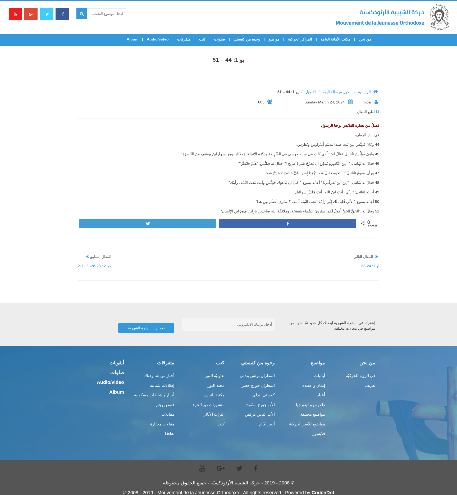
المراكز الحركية (300, 39)
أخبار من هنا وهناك (159, 375)
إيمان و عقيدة (313, 385)
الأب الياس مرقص (260, 414)
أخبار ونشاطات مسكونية (154, 395)
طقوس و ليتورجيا (310, 404)
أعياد (321, 395)
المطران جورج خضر (258, 385)
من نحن (365, 39)
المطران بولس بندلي (257, 375)
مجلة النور (216, 385)
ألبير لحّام (267, 424)
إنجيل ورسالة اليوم (336, 92)
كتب (202, 39)
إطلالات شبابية (162, 385)
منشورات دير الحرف (207, 404)
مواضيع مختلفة (312, 414)
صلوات (219, 39)
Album (132, 39)
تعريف (370, 385)
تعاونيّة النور (215, 375)
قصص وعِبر (165, 404)
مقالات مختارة (162, 424)
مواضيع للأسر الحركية (307, 424)
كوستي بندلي (263, 395)
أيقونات (116, 362)
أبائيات (319, 375)
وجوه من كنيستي (247, 39)
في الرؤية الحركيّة (360, 375)
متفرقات (184, 39)
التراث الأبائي (214, 414)
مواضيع (274, 39)
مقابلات (168, 414)
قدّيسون (318, 433)
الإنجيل (310, 92)
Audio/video (158, 39)
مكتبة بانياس (214, 395)
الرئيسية (364, 92)
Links (169, 433)
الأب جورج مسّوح (260, 404)
